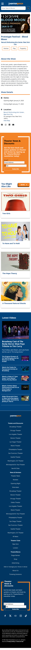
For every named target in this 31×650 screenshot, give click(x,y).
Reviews (15, 480)
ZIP (5, 166)
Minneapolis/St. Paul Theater (15, 465)
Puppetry (23, 48)
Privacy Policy (11, 641)
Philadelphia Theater (15, 449)
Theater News (15, 476)
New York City (8, 114)
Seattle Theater (15, 457)
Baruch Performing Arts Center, (12, 42)
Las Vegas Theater (15, 442)
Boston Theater (16, 438)
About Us (15, 570)
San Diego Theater (15, 521)
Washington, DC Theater (16, 461)
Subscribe (15, 169)
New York (15, 544)
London (15, 548)
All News (15, 536)
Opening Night (15, 483)
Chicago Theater (15, 430)
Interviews (15, 487)
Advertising (15, 563)
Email (6, 160)
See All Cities (15, 468)
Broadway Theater (16, 427)
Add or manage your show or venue (15, 567)
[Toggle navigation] (1, 3)
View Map (7, 121)
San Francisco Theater (15, 453)
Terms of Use (19, 641)
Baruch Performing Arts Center (14, 112)
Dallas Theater (15, 502)
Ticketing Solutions (15, 574)
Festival (6, 48)
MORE (23, 185)
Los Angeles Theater (15, 434)
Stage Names (15, 555)
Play (14, 48)
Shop (15, 559)
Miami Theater (15, 446)
